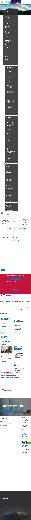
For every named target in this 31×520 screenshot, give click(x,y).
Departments (9, 81)
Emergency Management (10, 91)
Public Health (9, 106)
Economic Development (9, 170)
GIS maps (6, 19)
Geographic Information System (11, 96)
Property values (7, 22)
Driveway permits (8, 181)
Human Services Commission (11, 159)
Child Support (6, 27)
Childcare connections (9, 180)
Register (6, 47)
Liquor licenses (7, 31)
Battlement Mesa (10, 149)
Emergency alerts (24, 418)
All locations (8, 112)
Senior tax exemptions (9, 200)
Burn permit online (24, 432)
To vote (6, 51)
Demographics (9, 125)
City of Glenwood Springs (10, 124)
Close (2, 212)
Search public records (9, 210)
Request (5, 58)
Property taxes (7, 45)
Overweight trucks (8, 184)
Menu (2, 5)
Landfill (8, 102)
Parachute (9, 133)
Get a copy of (6, 35)
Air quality (6, 12)
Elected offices (10, 67)
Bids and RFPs (7, 25)
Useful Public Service (9, 176)
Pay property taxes (8, 189)
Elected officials (9, 79)
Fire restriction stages (25, 434)
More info (4, 326)
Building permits (7, 16)
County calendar (7, 17)
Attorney (8, 85)
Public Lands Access (10, 107)
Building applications (9, 167)
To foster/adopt (7, 48)
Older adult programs (9, 197)
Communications (9, 86)
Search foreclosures (9, 206)
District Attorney (9, 73)
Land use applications (8, 40)
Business (6, 163)
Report (5, 52)
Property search (8, 173)
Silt (7, 144)
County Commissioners (10, 70)
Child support (6, 44)
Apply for (6, 23)
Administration (9, 82)
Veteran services (8, 201)
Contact (5, 61)
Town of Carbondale (10, 118)
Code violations (7, 55)
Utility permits (8, 185)
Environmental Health (10, 92)
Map (7, 121)
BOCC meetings (5, 220)
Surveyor (8, 76)
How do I (4, 7)
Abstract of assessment (9, 188)
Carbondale (9, 117)
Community (9, 158)
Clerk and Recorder (9, 71)
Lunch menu (7, 196)
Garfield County (7, 62)
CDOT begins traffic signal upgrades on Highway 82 (18, 349)
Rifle (8, 138)
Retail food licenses (7, 33)
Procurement (9, 105)
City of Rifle (8, 140)
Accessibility (6, 11)
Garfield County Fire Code (25, 433)
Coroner (8, 72)
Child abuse (6, 54)
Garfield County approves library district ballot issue (19, 363)
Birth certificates (7, 36)
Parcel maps (8, 171)
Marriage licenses (7, 32)
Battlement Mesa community (11, 151)
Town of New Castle (10, 129)
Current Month (15, 239)
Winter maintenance (25, 420)
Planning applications (9, 172)
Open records (6, 59)
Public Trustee (9, 78)
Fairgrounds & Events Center (11, 93)
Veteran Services (9, 111)
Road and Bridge (9, 108)
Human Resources (9, 99)
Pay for (5, 42)
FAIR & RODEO (14, 231)
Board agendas (7, 13)
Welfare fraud (6, 56)
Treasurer (8, 77)
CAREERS (19, 229)
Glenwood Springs (10, 122)
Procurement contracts (8, 41)
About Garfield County (10, 156)
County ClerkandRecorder (25, 221)
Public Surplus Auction (25, 419)
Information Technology (10, 101)
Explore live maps (8, 205)
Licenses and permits (9, 177)
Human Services (9, 100)
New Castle (9, 128)
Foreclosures (6, 18)
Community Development (10, 87)
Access (5, 9)
